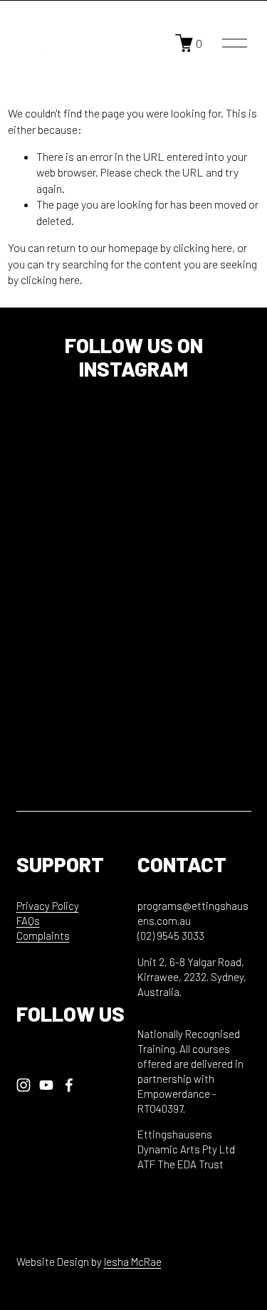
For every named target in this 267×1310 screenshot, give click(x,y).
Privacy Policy (47, 905)
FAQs (28, 920)
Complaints (43, 935)
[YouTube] (46, 1085)
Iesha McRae (133, 1261)
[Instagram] (23, 1085)
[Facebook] (69, 1085)
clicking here (202, 247)
